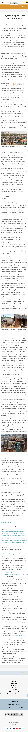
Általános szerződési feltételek (14, 693)
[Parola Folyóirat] (14, 2)
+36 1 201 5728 (13, 701)
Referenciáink (14, 689)
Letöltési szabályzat (14, 691)
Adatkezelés (14, 685)
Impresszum (14, 683)
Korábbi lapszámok (11, 6)
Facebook (14, 724)
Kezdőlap (4, 6)
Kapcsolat (14, 687)
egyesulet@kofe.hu (12, 704)
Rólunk (14, 681)
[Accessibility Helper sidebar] (26, 2)
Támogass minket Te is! (19, 672)
